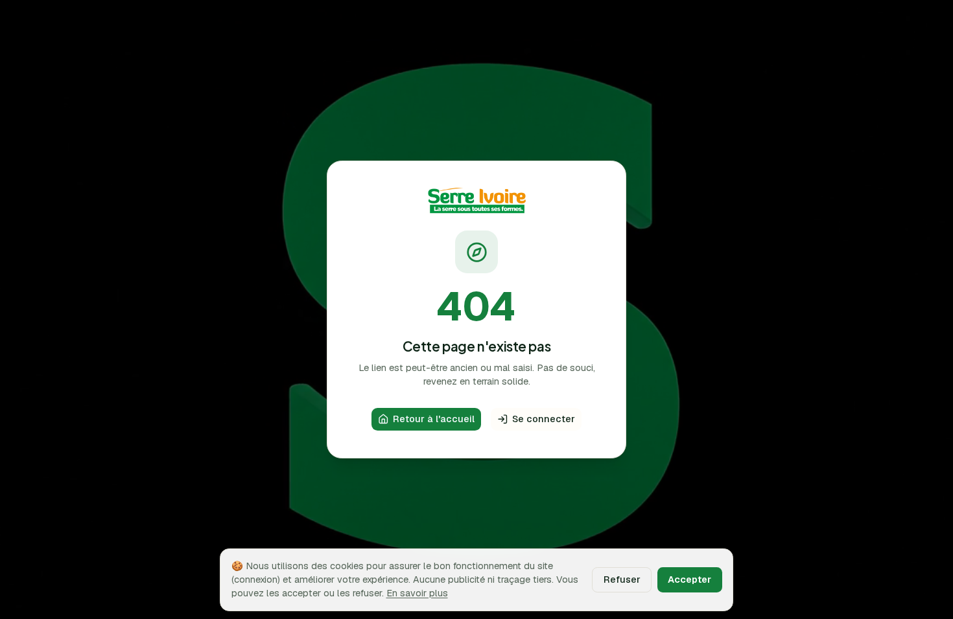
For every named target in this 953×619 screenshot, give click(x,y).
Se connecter (543, 418)
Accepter (689, 579)
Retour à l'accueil (434, 418)
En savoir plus (417, 593)
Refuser (622, 579)
